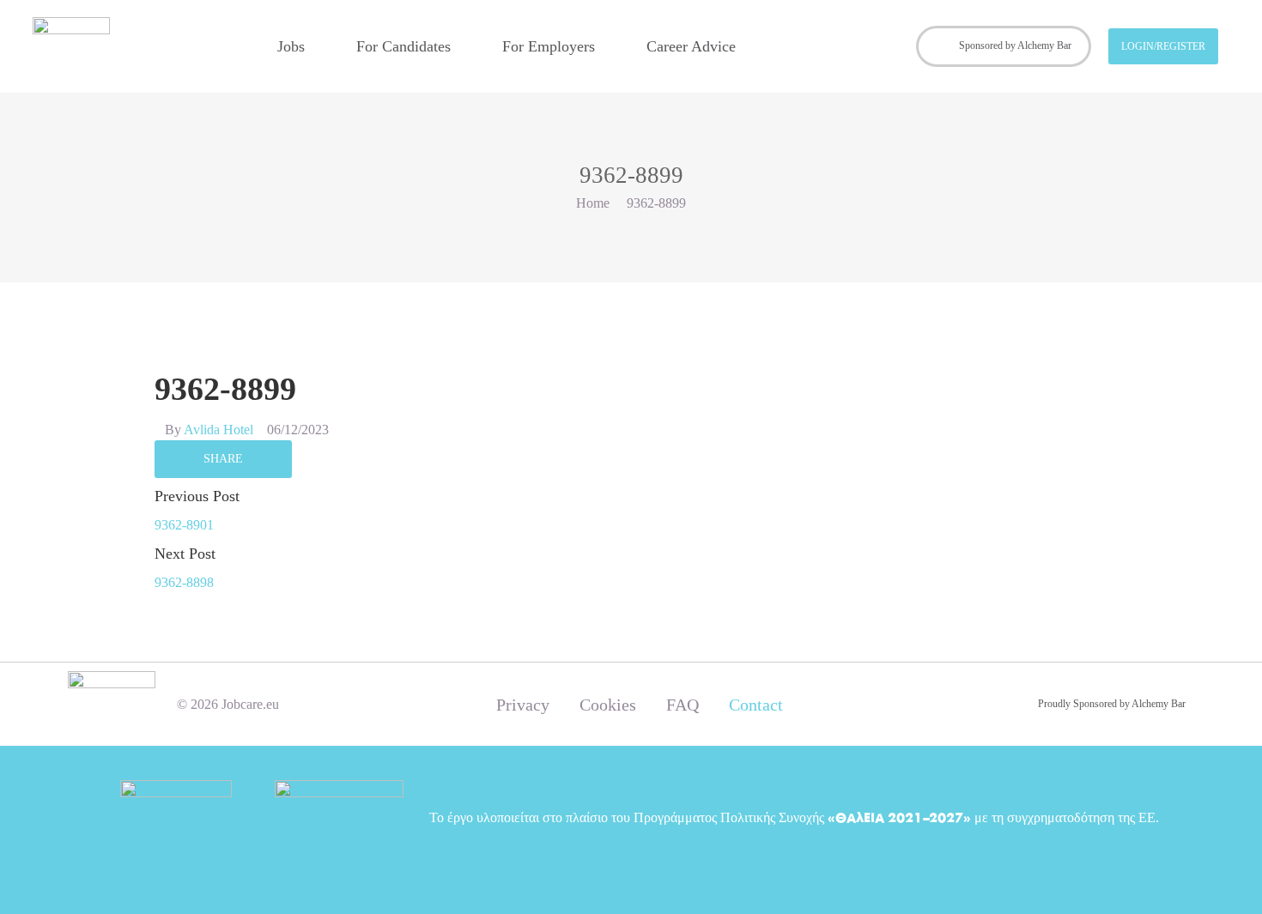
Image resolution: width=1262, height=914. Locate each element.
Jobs (291, 46)
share (223, 458)
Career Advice (691, 46)
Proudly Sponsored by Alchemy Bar (1112, 704)
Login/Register (1163, 46)
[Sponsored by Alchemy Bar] (941, 46)
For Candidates (403, 46)
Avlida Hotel (218, 429)
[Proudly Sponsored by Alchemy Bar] (1019, 704)
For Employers (548, 46)
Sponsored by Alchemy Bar (1015, 45)
